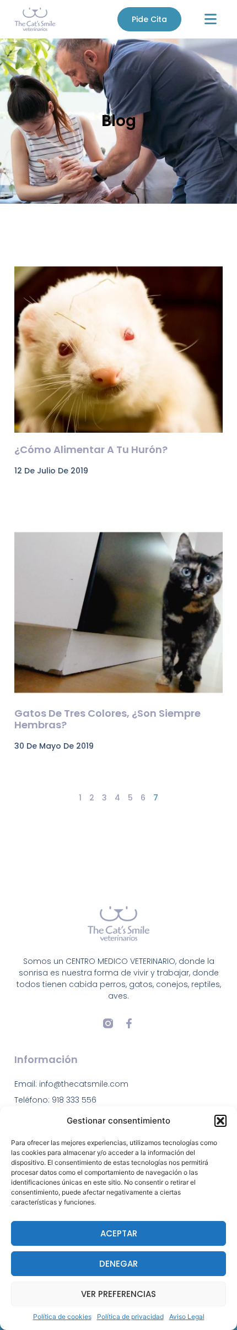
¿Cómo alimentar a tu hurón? (91, 449)
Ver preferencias (118, 1294)
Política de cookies (62, 1316)
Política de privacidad (130, 1316)
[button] (220, 1120)
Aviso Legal (186, 1316)
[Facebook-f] (129, 1023)
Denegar (118, 1263)
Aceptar (118, 1233)
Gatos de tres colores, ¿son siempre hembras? (107, 719)
